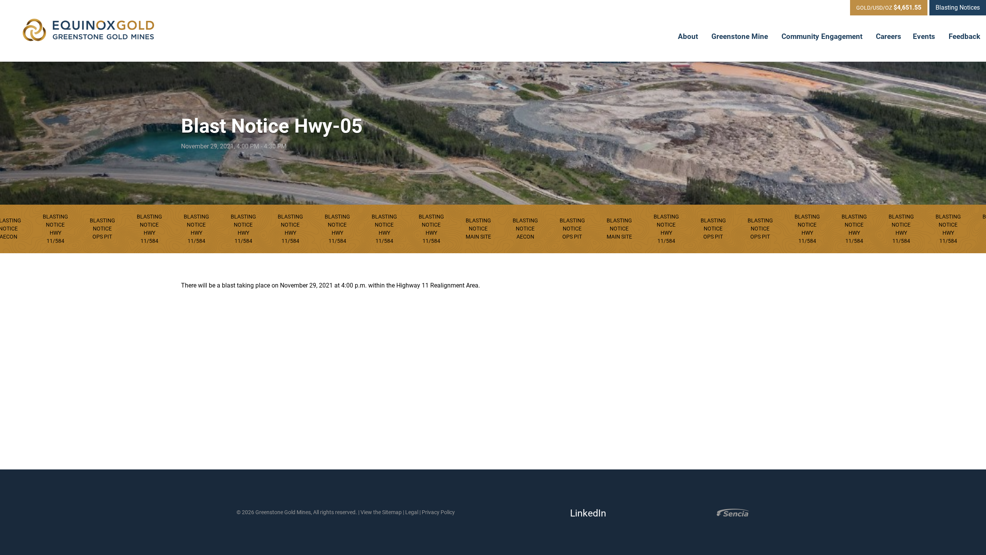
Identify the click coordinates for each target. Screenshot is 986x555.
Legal (411, 512)
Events (925, 36)
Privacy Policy (438, 512)
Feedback (964, 36)
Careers (888, 36)
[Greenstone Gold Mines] (88, 31)
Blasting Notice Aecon (525, 228)
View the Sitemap (381, 512)
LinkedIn (585, 513)
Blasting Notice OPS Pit (102, 228)
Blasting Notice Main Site (478, 228)
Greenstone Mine (740, 36)
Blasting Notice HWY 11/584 (55, 229)
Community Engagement (822, 36)
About (689, 36)
